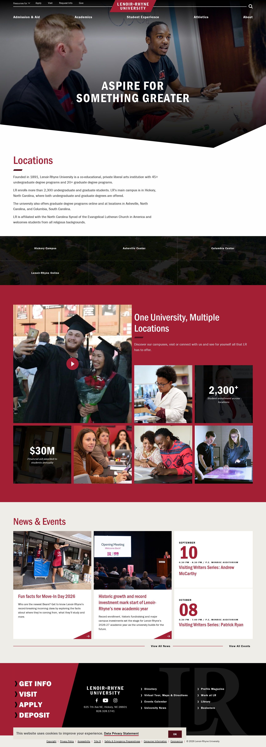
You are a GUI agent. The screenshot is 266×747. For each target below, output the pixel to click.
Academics (83, 17)
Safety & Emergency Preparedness (122, 741)
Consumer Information (155, 741)
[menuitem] (26, 17)
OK (175, 734)
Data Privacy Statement (121, 733)
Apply (38, 2)
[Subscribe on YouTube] (105, 701)
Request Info (65, 2)
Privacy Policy (67, 741)
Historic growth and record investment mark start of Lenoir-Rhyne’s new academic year (127, 602)
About (248, 17)
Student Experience (143, 17)
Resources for (20, 3)
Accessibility (84, 741)
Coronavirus (177, 741)
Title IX (97, 741)
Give (81, 2)
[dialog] (100, 733)
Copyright (51, 741)
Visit (50, 2)
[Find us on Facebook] (97, 701)
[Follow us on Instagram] (115, 701)
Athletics (201, 17)
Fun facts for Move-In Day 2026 (46, 596)
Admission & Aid (26, 17)
